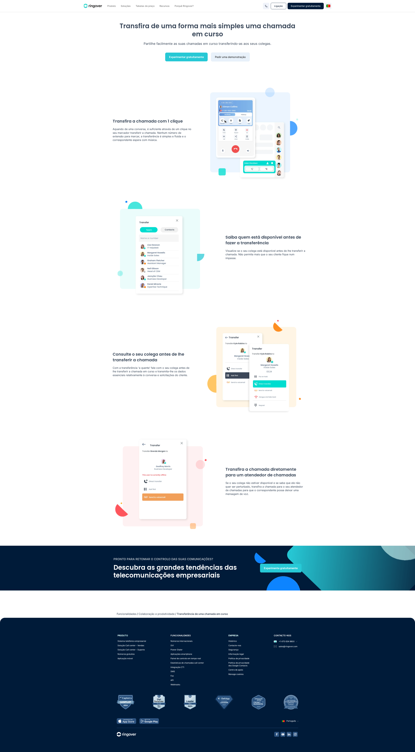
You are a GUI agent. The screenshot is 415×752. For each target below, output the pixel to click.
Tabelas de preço (145, 6)
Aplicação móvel (125, 658)
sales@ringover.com (288, 646)
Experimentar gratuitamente (305, 6)
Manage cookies (235, 674)
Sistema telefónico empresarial (132, 641)
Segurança (233, 649)
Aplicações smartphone (181, 654)
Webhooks (175, 684)
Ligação (278, 6)
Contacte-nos (234, 645)
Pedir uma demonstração (230, 57)
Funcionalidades (126, 613)
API (172, 680)
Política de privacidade (238, 658)
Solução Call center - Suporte (131, 649)
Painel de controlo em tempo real (186, 658)
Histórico (232, 641)
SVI (172, 645)
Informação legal (236, 654)
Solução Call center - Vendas (131, 645)
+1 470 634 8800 (286, 641)
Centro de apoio (235, 670)
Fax (172, 676)
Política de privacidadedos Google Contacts (238, 664)
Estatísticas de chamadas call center (187, 663)
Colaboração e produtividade (157, 613)
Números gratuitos (126, 654)
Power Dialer (177, 649)
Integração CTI (177, 667)
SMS (173, 671)
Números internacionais (181, 641)
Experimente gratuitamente (281, 568)
